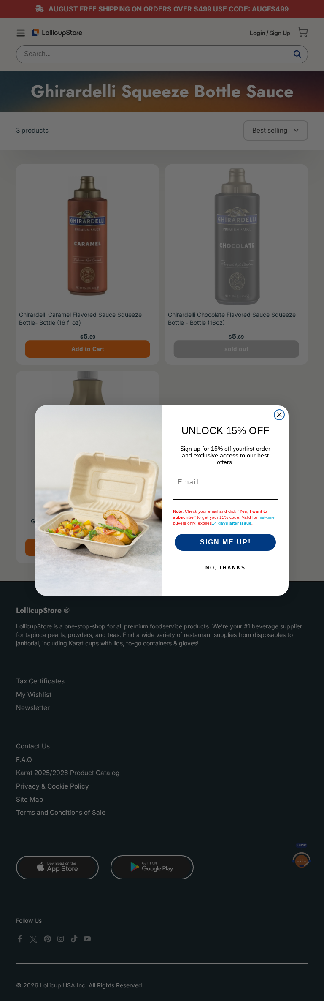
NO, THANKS (225, 568)
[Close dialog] (279, 415)
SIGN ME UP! (225, 542)
